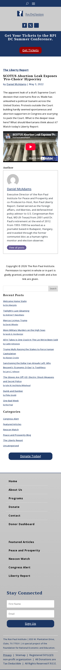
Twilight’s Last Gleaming (16, 310)
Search (53, 288)
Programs (16, 498)
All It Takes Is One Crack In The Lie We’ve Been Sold (30, 339)
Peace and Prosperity (24, 550)
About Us (15, 489)
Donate (14, 507)
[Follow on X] (30, 25)
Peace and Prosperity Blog (17, 434)
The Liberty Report (16, 70)
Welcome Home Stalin (15, 301)
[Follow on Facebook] (24, 25)
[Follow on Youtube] (36, 25)
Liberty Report (19, 575)
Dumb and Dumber (13, 391)
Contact (14, 515)
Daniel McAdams (16, 84)
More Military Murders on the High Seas (24, 330)
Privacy (7, 655)
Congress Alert (11, 418)
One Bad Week (11, 400)
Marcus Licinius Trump (15, 320)
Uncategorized (11, 445)
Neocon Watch (11, 429)
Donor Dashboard (21, 524)
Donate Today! (30, 456)
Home (13, 481)
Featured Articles (12, 424)
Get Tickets (30, 50)
